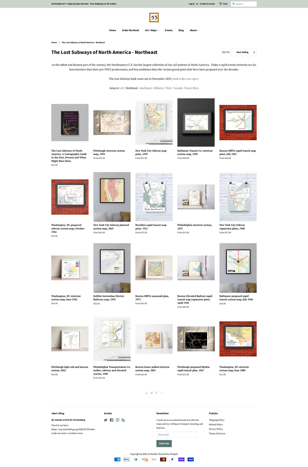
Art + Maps (151, 30)
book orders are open (185, 79)
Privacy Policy (216, 428)
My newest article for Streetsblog (68, 420)
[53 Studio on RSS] (123, 420)
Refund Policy (216, 424)
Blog (181, 30)
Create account (207, 3)
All (122, 88)
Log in (192, 3)
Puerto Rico (191, 88)
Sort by (226, 52)
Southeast (146, 88)
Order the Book (130, 30)
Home (112, 30)
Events (168, 30)
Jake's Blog (57, 413)
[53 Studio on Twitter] (105, 420)
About (193, 30)
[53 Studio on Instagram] (117, 420)
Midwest (159, 88)
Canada (178, 88)
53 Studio (152, 453)
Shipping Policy (216, 419)
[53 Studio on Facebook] (111, 420)
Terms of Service (217, 433)
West (168, 88)
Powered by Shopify (168, 453)
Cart (225, 3)
